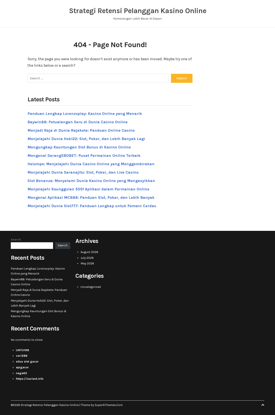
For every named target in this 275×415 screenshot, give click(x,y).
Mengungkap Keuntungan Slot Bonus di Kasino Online (79, 147)
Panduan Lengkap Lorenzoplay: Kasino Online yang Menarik (85, 113)
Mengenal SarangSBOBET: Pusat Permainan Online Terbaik (84, 155)
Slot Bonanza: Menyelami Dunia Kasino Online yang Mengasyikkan (91, 180)
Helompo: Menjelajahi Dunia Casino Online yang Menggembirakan (91, 164)
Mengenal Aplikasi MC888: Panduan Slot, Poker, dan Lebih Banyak (91, 197)
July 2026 (87, 258)
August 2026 (89, 252)
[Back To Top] (262, 405)
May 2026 (87, 263)
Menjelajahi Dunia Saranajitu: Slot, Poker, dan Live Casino (83, 172)
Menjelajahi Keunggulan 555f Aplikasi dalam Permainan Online (88, 189)
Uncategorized (91, 287)
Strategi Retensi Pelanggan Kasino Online (137, 10)
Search (16, 239)
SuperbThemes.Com (109, 405)
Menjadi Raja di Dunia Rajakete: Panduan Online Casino (81, 130)
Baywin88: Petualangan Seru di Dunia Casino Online (78, 122)
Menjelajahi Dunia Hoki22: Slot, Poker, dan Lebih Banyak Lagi (86, 138)
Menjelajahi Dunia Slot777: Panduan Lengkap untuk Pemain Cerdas (92, 206)
